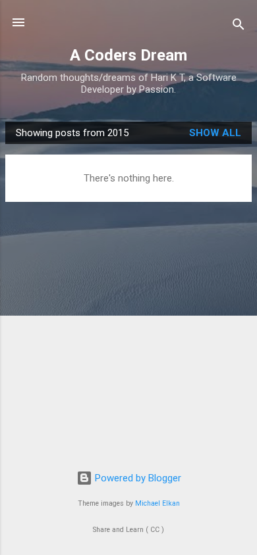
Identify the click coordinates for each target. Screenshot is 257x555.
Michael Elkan (157, 503)
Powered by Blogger (136, 478)
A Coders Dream (128, 55)
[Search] (238, 27)
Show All (215, 133)
